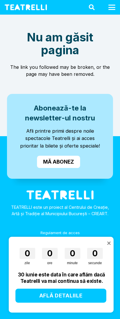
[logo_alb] (26, 7)
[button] (91, 7)
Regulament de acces (60, 233)
